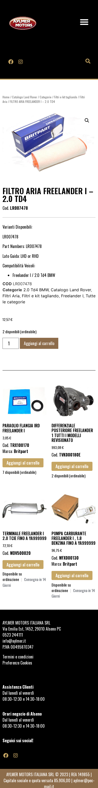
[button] (84, 22)
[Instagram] (20, 62)
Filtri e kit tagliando (65, 97)
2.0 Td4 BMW (35, 289)
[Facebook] (11, 62)
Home (6, 97)
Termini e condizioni (18, 657)
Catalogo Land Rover (24, 97)
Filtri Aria (11, 295)
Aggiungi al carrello (39, 343)
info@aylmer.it (14, 641)
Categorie (46, 97)
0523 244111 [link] (13, 635)
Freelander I (72, 295)
